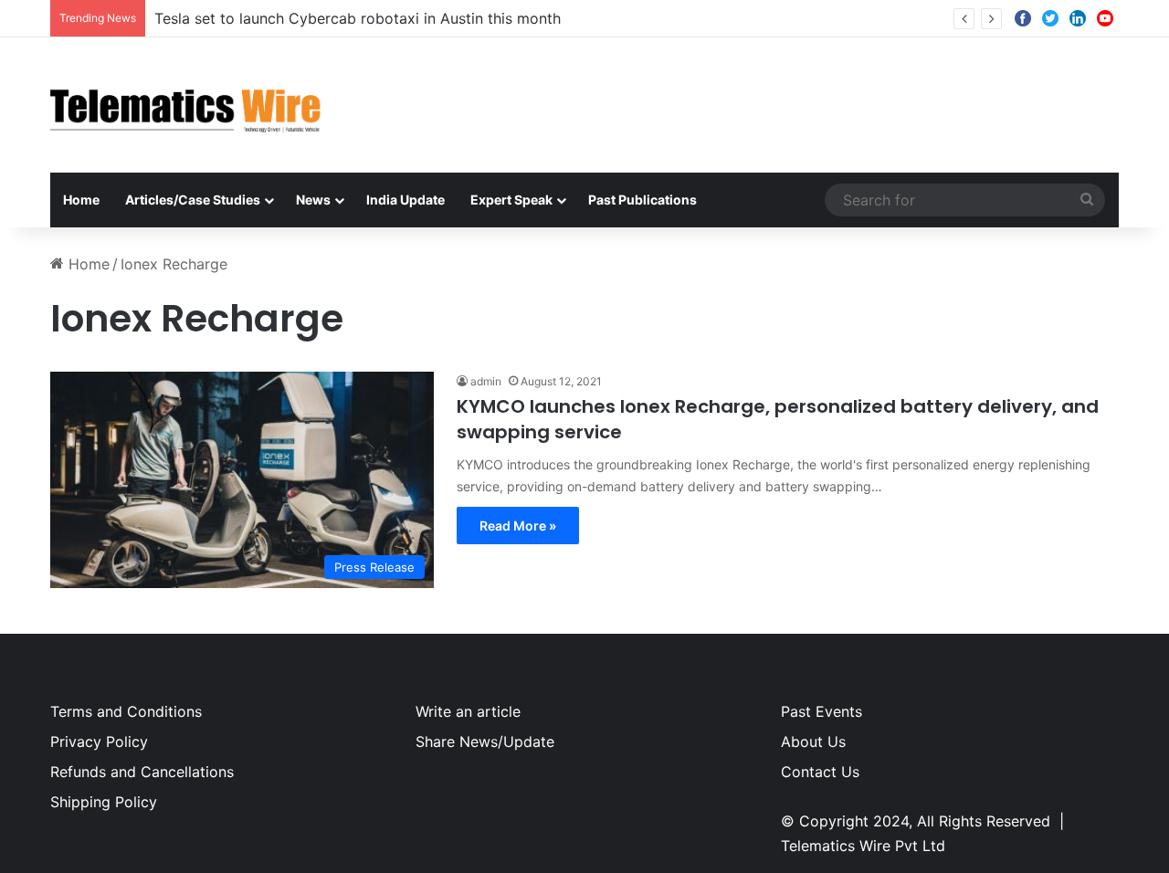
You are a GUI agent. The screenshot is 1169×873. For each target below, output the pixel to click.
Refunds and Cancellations (142, 772)
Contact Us (820, 772)
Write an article (468, 711)
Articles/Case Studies (192, 199)
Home (81, 199)
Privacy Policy (99, 741)
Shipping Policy (103, 802)
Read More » (517, 525)
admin (485, 381)
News (313, 199)
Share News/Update (485, 741)
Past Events (821, 711)
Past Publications (642, 199)
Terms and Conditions (126, 711)
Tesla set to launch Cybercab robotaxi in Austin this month (357, 18)
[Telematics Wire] (186, 105)
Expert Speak (511, 199)
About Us (813, 741)
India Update (405, 199)
